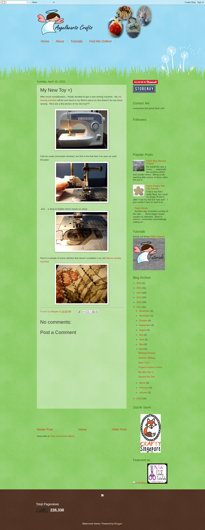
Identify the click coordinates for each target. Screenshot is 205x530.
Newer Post (45, 429)
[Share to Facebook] (93, 311)
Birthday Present (146, 353)
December (144, 311)
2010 (139, 398)
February (144, 387)
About (60, 41)
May (141, 344)
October (143, 320)
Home (45, 41)
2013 (139, 297)
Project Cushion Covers (150, 367)
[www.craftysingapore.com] (150, 452)
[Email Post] (78, 311)
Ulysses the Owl (146, 377)
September (145, 325)
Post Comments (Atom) (62, 436)
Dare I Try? (144, 362)
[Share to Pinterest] (96, 311)
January (143, 392)
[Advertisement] (95, 56)
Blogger (118, 523)
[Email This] (84, 311)
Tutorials (77, 41)
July (141, 335)
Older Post (119, 429)
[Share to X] (90, 311)
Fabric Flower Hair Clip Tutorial (155, 187)
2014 (139, 293)
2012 (139, 302)
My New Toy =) (145, 372)
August (143, 330)
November (144, 316)
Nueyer (55, 311)
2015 (139, 288)
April (141, 349)
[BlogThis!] (87, 311)
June (142, 339)
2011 (139, 307)
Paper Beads (141, 208)
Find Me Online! (100, 41)
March (142, 383)
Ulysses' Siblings (146, 358)
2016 (139, 283)
